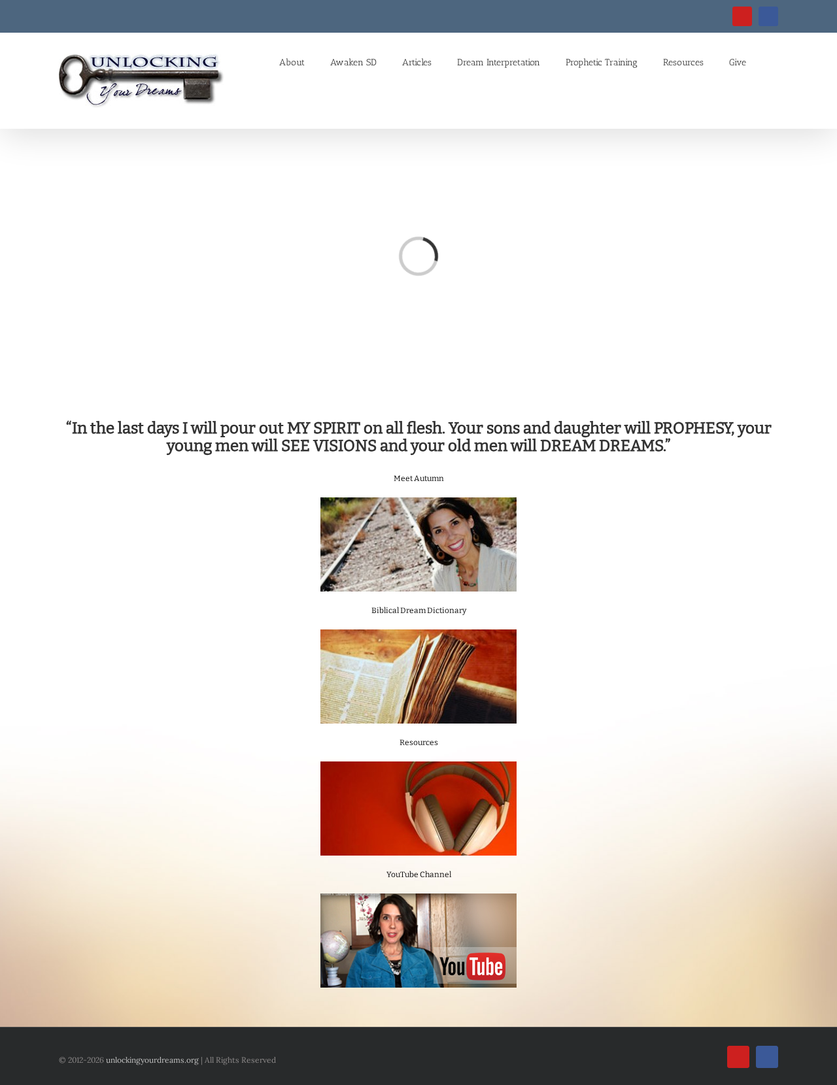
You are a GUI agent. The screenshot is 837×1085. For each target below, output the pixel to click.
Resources (419, 742)
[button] (762, 61)
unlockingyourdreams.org (152, 1060)
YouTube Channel (418, 874)
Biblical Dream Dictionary (418, 610)
